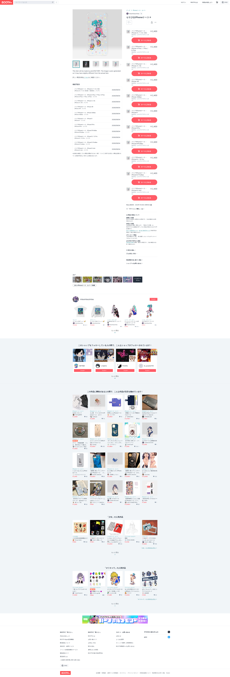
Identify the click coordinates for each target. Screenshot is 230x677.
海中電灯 (82, 366)
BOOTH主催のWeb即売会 (95, 653)
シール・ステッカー (112, 319)
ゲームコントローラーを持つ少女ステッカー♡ (132, 322)
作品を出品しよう (207, 2)
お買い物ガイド (92, 639)
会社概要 (98, 672)
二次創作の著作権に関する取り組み (70, 660)
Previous (74, 34)
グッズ (128, 10)
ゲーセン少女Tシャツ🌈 (79, 321)
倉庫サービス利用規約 (112, 672)
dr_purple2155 (149, 366)
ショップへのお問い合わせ (133, 263)
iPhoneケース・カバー (139, 10)
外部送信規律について (145, 672)
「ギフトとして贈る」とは (135, 209)
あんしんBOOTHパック (132, 230)
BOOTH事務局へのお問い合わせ (125, 646)
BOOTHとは (194, 2)
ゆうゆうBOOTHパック (144, 230)
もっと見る (115, 376)
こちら (86, 77)
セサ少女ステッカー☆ (148, 321)
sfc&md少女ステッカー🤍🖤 (114, 322)
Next (120, 34)
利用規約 (104, 672)
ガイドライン (123, 672)
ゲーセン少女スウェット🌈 (97, 321)
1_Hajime (104, 366)
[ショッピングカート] (217, 2)
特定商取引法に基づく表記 (133, 260)
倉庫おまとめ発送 (93, 649)
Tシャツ (75, 319)
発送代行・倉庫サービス (67, 646)
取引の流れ (131, 250)
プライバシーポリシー (133, 672)
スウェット (93, 319)
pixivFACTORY (130, 242)
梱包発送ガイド (64, 653)
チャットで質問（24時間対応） (125, 643)
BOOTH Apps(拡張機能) (67, 639)
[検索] (53, 2)
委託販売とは (64, 656)
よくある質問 (120, 639)
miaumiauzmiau (87, 299)
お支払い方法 (132, 253)
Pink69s (125, 366)
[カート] (141, 13)
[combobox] (34, 2)
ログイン (183, 2)
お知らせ (118, 636)
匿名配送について (65, 643)
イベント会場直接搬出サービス (69, 649)
